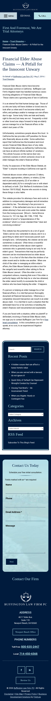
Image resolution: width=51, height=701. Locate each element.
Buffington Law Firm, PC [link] (23, 76)
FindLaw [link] (37, 697)
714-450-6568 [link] (28, 653)
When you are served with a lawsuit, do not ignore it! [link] (26, 374)
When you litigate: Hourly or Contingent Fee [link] (23, 397)
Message (10, 525)
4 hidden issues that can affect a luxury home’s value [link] (25, 366)
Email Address (14, 512)
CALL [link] (43, 16)
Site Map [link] (19, 694)
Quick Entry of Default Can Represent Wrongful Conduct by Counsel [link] (27, 381)
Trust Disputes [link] (8, 79)
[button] (8, 16)
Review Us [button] (25, 680)
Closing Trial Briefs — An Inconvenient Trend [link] (21, 389)
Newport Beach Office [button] (25, 632)
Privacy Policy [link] (31, 694)
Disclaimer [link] (8, 694)
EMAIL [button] (26, 15)
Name (9, 484)
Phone (9, 498)
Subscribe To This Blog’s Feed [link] (21, 442)
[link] (25, 6)
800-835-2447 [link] (30, 646)
